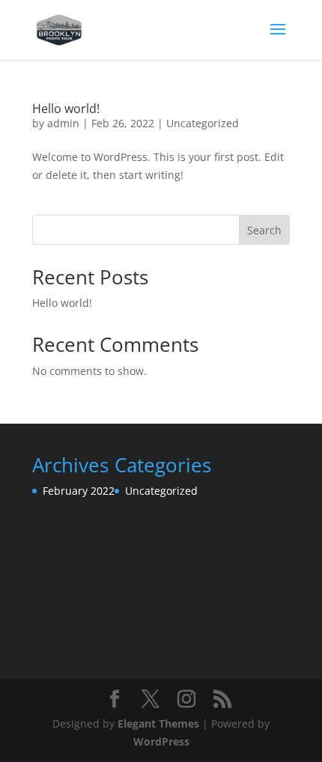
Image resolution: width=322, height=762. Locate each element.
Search (264, 230)
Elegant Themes (158, 723)
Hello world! (66, 108)
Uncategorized (202, 123)
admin (63, 123)
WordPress (161, 741)
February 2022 (79, 491)
